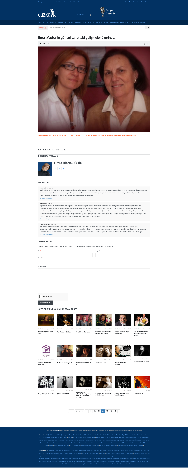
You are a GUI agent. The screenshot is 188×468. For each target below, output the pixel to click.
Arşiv (123, 435)
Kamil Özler (47, 458)
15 (107, 411)
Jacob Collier (97, 456)
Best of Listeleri (134, 435)
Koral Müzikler (118, 442)
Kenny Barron (61, 458)
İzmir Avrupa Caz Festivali (53, 442)
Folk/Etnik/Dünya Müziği (127, 437)
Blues (65, 2)
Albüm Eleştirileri (102, 22)
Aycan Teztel (90, 450)
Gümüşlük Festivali (73, 440)
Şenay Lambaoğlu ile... (63, 393)
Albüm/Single (103, 435)
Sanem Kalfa (96, 461)
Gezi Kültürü (51, 440)
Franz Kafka (45, 456)
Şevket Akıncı (133, 461)
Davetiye (70, 437)
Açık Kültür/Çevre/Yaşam (61, 435)
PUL (40, 22)
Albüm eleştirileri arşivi (57, 28)
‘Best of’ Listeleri (88, 22)
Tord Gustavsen (92, 464)
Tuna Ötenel (99, 464)
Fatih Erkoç (143, 453)
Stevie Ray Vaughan (141, 461)
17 (115, 411)
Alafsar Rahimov (59, 450)
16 (111, 411)
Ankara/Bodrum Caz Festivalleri (114, 435)
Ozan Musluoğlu (62, 461)
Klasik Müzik (59, 2)
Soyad (97, 251)
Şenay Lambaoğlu (125, 461)
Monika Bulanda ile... (101, 363)
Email (40, 258)
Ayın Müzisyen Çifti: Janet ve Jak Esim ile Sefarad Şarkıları (141, 333)
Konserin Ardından (110, 442)
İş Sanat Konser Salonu (130, 440)
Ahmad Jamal (52, 450)
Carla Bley (46, 453)
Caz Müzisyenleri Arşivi (48, 437)
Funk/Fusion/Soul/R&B (143, 437)
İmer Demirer (91, 456)
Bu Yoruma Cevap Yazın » (46, 198)
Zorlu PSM (140, 445)
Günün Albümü (82, 440)
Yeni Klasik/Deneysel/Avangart (131, 445)
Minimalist (142, 442)
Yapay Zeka (120, 445)
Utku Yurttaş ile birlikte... (64, 332)
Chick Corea (72, 453)
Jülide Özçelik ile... (139, 393)
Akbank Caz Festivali (86, 435)
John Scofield (137, 456)
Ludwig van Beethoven (106, 458)
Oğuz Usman (55, 461)
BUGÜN (45, 22)
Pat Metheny (70, 461)
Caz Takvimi (124, 22)
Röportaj (97, 445)
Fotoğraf (135, 437)
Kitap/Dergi (73, 442)
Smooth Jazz (102, 445)
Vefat (116, 445)
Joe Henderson (123, 456)
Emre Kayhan (121, 453)
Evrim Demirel (137, 453)
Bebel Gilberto (124, 450)
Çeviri (61, 437)
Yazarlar (78, 22)
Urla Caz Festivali (110, 445)
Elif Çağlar (108, 453)
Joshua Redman (144, 456)
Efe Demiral (102, 453)
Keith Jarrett (54, 458)
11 (90, 411)
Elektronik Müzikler (82, 437)
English (89, 437)
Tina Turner (71, 464)
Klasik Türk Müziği (88, 442)
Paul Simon (76, 461)
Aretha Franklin (74, 450)
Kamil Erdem (41, 458)
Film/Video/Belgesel (116, 437)
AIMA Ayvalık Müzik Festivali (74, 435)
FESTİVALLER (69, 22)
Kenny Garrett (68, 458)
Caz (146, 435)
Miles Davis (129, 458)
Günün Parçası (98, 440)
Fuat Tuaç (51, 456)
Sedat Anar (117, 461)
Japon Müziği (63, 442)
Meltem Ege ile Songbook (64, 363)
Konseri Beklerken (101, 442)
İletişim (52, 2)
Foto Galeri (76, 2)
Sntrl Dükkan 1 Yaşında (83, 332)
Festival (93, 437)
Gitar (56, 440)
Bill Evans (131, 450)
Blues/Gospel (142, 435)
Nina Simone (143, 458)
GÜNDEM (61, 22)
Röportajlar (114, 22)
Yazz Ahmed (127, 464)
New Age (51, 445)
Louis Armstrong (96, 458)
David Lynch (78, 453)
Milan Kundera (123, 458)
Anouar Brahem (66, 450)
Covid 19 (65, 437)
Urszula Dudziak (112, 464)
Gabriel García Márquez (59, 456)
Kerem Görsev (75, 458)
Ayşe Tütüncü (103, 450)
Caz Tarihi (57, 437)
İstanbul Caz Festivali (140, 440)
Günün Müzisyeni (90, 440)
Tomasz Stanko (78, 464)
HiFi (70, 2)
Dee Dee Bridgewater (94, 453)
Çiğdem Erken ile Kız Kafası (141, 362)
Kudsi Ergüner (82, 458)
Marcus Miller (116, 458)
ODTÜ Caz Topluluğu (46, 461)
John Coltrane (130, 456)
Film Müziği (107, 437)
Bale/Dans (127, 435)
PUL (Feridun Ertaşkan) (75, 445)
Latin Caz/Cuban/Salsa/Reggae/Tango (130, 442)
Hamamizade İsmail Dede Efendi (72, 456)
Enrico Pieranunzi (129, 453)
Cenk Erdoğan (52, 453)
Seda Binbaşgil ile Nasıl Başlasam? (107, 461)
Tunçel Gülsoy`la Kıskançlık (46, 394)
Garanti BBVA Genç (43, 440)
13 (99, 411)
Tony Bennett (85, 464)
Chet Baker (66, 453)
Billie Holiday (137, 450)
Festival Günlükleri (100, 437)
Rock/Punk (91, 445)
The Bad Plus (65, 464)
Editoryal (75, 437)
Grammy (66, 440)
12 (95, 411)
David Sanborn (85, 453)
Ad (39, 251)
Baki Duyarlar (110, 450)
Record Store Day (85, 445)
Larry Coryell (89, 458)
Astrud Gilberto (82, 450)
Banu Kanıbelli (117, 450)
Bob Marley (143, 450)
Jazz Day (68, 442)
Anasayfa (40, 2)
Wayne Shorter (120, 464)
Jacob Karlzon (104, 456)
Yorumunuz (42, 266)
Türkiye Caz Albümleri (137, 22)
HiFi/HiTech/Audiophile (111, 440)
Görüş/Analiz (61, 440)
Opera (65, 445)
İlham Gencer (84, 456)
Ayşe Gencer (96, 450)
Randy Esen (89, 461)
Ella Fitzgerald (114, 453)
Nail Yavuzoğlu (136, 458)
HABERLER (53, 22)
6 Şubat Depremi (51, 435)
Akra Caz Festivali (95, 435)
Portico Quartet (83, 461)
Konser (94, 442)
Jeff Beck (117, 456)
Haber (103, 440)
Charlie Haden (59, 453)
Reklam (47, 2)
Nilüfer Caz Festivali (58, 445)
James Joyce (111, 456)
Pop (68, 445)
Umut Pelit (105, 464)
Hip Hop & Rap (120, 440)
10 (86, 411)
